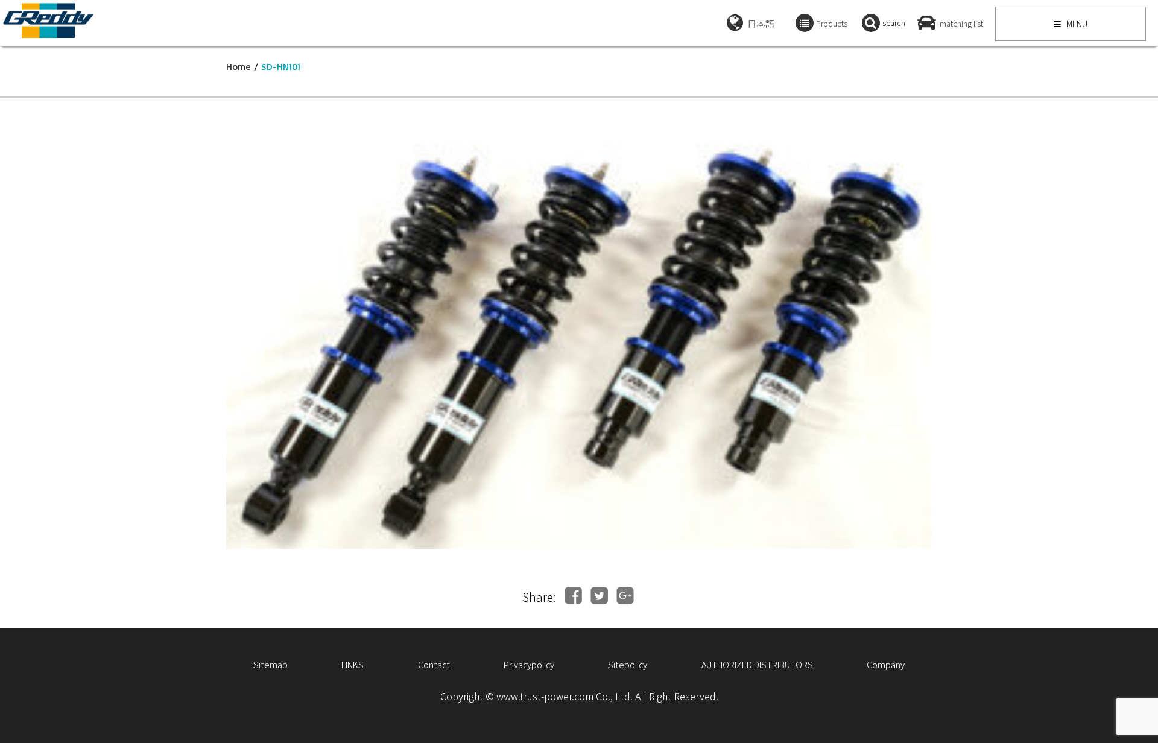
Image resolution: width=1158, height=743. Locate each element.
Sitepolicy (627, 664)
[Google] (625, 595)
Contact (434, 664)
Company (886, 664)
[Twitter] (599, 595)
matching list (961, 23)
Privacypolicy (529, 664)
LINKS (352, 664)
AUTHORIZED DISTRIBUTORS (757, 664)
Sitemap (270, 664)
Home (238, 66)
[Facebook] (573, 595)
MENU (1076, 23)
